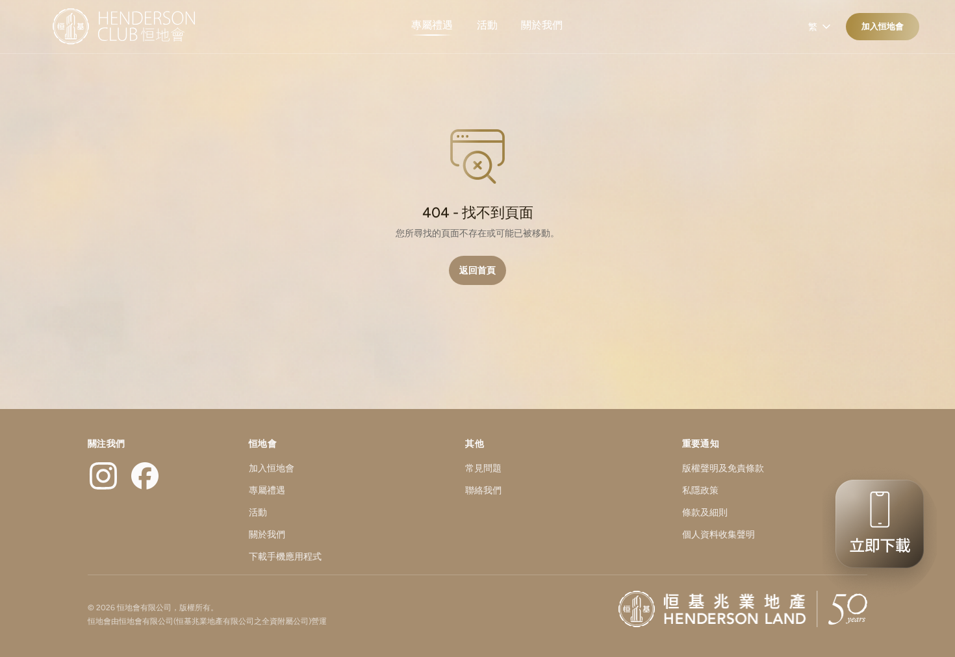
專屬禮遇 (432, 25)
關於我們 (542, 25)
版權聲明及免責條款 (723, 468)
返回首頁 (477, 270)
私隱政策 (700, 490)
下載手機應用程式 (285, 556)
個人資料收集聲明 (718, 534)
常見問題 (483, 468)
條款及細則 (705, 512)
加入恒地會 (882, 26)
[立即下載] (875, 532)
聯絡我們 (483, 490)
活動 (487, 25)
